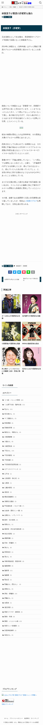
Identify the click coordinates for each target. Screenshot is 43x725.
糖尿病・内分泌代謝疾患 (14, 529)
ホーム (6, 718)
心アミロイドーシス (12, 469)
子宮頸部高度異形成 (12, 464)
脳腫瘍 (8, 575)
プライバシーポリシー (16, 718)
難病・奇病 (9, 616)
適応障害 (8, 607)
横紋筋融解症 (10, 497)
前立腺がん (9, 414)
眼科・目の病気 (11, 520)
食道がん (8, 635)
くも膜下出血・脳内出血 (14, 404)
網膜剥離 (8, 538)
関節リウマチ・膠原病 (13, 612)
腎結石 (8, 580)
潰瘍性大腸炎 (10, 501)
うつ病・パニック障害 (13, 400)
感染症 (8, 492)
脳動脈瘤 (8, 566)
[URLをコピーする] (33, 272)
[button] (10, 272)
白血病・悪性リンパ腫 (13, 510)
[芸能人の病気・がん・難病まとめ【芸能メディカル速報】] (22, 2)
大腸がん (8, 441)
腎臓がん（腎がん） (12, 584)
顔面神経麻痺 (10, 630)
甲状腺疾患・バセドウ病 (14, 506)
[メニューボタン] (2, 2)
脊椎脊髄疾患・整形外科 (14, 561)
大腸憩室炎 (9, 446)
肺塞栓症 (8, 552)
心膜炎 (8, 483)
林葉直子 (18, 266)
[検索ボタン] (40, 2)
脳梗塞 (8, 570)
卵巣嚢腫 (8, 423)
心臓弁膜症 (9, 487)
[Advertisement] (21, 79)
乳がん (8, 409)
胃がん (8, 557)
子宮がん (9, 451)
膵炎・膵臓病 (10, 593)
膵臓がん (8, 598)
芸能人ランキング (7, 704)
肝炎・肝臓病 (7, 17)
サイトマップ (35, 718)
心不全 (8, 474)
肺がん (8, 547)
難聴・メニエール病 (13, 621)
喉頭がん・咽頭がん (12, 432)
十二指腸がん (10, 418)
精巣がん (8, 524)
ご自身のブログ (31, 201)
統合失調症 (9, 534)
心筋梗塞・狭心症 (11, 478)
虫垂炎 (8, 603)
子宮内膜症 (9, 455)
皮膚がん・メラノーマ (13, 515)
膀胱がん (8, 589)
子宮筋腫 (8, 460)
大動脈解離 (9, 437)
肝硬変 (25, 266)
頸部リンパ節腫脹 (11, 626)
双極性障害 (9, 428)
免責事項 (26, 718)
